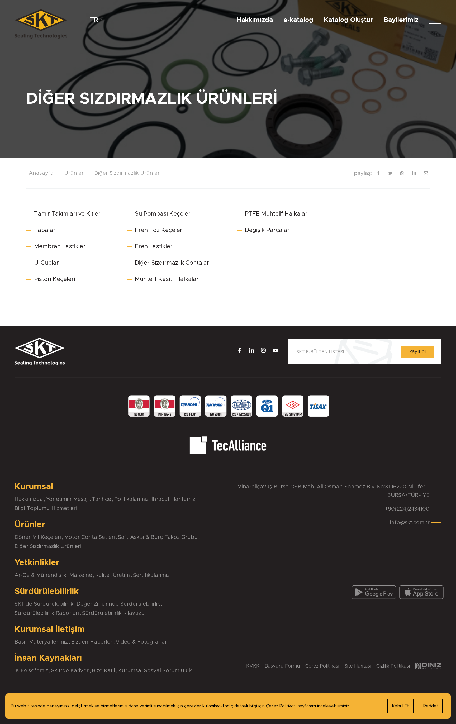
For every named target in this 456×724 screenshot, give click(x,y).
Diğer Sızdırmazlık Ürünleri (48, 546)
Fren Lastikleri (154, 247)
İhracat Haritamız (173, 499)
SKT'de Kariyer (70, 670)
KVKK (252, 666)
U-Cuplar (46, 263)
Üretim (121, 575)
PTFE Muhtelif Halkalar (276, 214)
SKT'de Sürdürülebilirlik (44, 604)
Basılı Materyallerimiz (41, 642)
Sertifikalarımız (151, 575)
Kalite (102, 575)
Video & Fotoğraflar (141, 642)
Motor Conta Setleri (89, 537)
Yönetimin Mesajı (67, 499)
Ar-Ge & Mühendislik (40, 575)
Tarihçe (101, 499)
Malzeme (80, 575)
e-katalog (298, 20)
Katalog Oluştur (348, 20)
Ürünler (74, 173)
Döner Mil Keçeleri (38, 537)
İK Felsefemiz (31, 670)
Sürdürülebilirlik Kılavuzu (113, 613)
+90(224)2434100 (407, 509)
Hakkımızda (255, 20)
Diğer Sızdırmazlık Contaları (173, 263)
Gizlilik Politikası (393, 666)
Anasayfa (41, 173)
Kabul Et (400, 706)
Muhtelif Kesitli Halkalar (167, 279)
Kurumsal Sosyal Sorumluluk (155, 670)
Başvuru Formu (282, 666)
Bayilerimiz (401, 20)
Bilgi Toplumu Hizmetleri (46, 508)
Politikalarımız (131, 499)
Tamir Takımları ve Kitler (67, 214)
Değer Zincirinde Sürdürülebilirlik (118, 604)
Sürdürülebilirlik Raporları (47, 613)
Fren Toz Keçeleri (159, 230)
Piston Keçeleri (54, 279)
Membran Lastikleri (60, 247)
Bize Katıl (103, 670)
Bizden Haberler (91, 642)
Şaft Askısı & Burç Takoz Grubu (158, 537)
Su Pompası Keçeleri (163, 214)
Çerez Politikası (322, 666)
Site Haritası (357, 666)
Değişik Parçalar (267, 230)
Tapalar (44, 230)
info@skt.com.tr (410, 522)
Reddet (430, 706)
